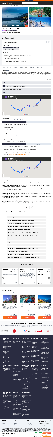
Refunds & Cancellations (18, 421)
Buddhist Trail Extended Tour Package (7, 347)
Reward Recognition (30, 426)
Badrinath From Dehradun (45, 374)
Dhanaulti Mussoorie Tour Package (17, 381)
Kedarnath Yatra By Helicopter (34, 374)
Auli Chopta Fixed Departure (17, 397)
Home (3, 5)
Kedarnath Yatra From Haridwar (34, 379)
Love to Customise (47, 435)
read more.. (5, 279)
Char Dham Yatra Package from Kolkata (26, 352)
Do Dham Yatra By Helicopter (34, 343)
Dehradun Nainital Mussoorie (6, 352)
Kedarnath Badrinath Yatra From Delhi (35, 353)
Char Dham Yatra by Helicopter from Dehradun (26, 345)
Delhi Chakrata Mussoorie (7, 353)
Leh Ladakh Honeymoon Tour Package (26, 387)
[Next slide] (50, 305)
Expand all (49, 79)
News (15, 426)
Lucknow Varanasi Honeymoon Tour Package (26, 389)
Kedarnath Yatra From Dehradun (34, 377)
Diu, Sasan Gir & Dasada (7, 357)
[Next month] (49, 42)
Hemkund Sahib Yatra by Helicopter (7, 406)
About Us (3, 421)
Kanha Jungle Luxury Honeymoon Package (25, 374)
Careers (15, 423)
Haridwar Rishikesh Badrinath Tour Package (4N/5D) (16, 344)
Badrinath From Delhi (44, 376)
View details (10, 317)
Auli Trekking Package (16, 369)
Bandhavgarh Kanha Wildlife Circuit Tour (26, 396)
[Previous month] (47, 42)
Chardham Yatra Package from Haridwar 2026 (44, 388)
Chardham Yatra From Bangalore (25, 357)
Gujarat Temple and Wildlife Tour (26, 415)
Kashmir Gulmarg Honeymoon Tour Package (26, 377)
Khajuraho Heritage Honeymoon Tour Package (26, 382)
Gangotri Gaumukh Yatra (35, 345)
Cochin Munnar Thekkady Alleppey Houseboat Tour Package (45, 353)
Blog (2, 424)
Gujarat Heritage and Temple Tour (25, 413)
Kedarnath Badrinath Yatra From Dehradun (35, 351)
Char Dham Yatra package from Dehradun (26, 349)
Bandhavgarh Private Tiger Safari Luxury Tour (26, 398)
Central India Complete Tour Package (26, 401)
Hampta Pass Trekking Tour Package (7, 360)
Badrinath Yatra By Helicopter (43, 346)
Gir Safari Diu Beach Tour (26, 408)
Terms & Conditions (30, 424)
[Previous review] (3, 278)
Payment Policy (26, 154)
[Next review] (49, 278)
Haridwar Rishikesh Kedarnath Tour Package (35, 369)
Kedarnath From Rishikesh (35, 372)
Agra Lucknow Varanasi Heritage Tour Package (7, 344)
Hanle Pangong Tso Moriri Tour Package (7, 362)
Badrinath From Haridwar (26, 340)
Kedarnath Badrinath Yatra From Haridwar (35, 356)
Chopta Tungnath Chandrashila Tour (15, 375)
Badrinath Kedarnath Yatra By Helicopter (35, 341)
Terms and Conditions (12, 154)
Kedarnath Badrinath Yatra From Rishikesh (35, 358)
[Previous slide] (3, 305)
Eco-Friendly (4, 30)
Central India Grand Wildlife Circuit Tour (26, 403)
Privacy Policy (29, 421)
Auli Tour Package (15, 368)
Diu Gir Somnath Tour (25, 405)
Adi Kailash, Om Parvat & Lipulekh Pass (7, 342)
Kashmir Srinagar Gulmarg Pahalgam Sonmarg (17, 414)
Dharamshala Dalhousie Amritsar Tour (44, 358)
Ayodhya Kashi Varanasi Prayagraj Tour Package (44, 341)
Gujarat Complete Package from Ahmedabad (26, 410)
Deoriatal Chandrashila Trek (17, 407)
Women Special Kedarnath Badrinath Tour (35, 361)
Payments (15, 424)
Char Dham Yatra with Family (25, 354)
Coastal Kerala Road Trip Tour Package (7, 349)
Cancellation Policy (20, 154)
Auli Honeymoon (24, 368)
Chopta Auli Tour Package (16, 371)
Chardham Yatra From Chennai (25, 359)
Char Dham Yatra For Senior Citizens (26, 347)
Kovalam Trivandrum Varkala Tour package (25, 384)
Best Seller (15, 30)
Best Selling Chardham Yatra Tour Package (26, 342)
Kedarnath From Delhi (34, 370)
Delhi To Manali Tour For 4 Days (7, 356)
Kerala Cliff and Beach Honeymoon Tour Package (26, 379)
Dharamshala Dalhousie (16, 383)
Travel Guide (4, 426)
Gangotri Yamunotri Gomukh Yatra (34, 347)
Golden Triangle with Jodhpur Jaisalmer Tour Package (6, 369)
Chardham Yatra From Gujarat (25, 362)
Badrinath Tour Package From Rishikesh (16, 342)
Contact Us (3, 423)
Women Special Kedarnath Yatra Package (35, 382)
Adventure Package (10, 30)
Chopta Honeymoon (16, 372)
